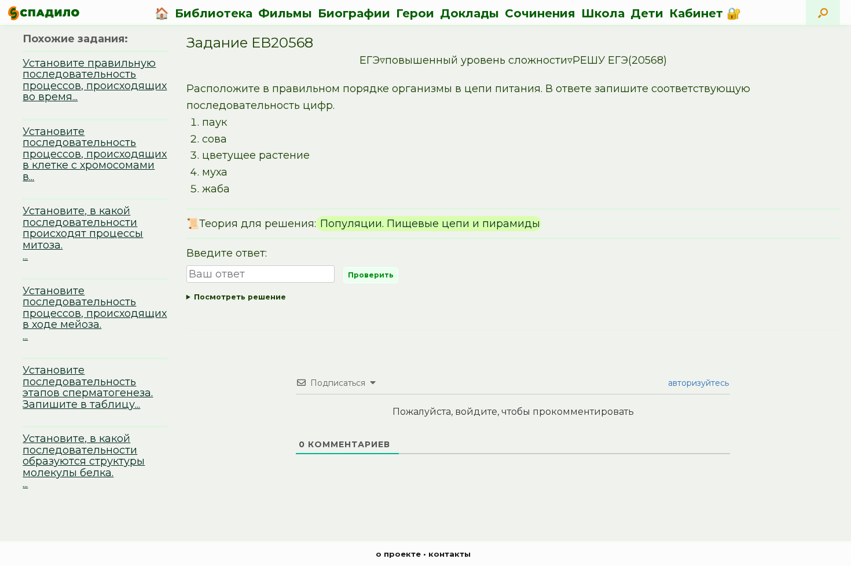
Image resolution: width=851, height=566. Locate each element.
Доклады (469, 13)
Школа (603, 13)
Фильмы (285, 13)
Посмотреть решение (240, 297)
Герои (415, 13)
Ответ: (507, 299)
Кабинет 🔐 (705, 13)
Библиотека (213, 13)
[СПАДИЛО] (44, 13)
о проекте (398, 553)
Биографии (354, 13)
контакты (449, 553)
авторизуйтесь (697, 383)
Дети (646, 13)
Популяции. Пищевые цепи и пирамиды (428, 223)
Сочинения (540, 13)
